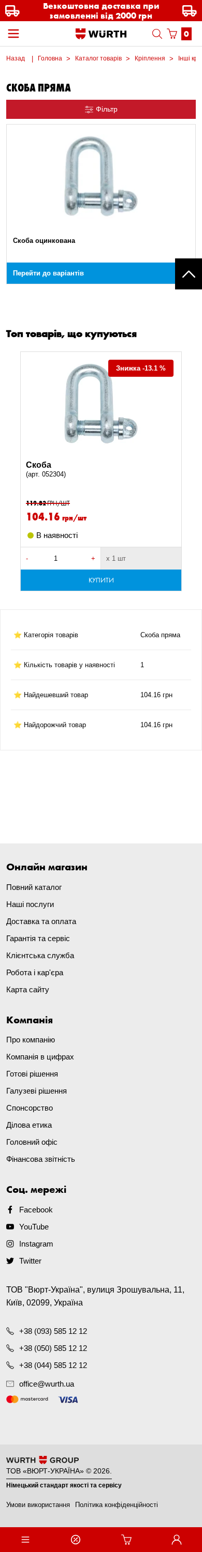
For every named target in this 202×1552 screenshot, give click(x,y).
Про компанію (30, 1039)
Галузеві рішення (36, 1090)
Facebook (36, 1209)
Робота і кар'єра (34, 972)
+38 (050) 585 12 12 (53, 1348)
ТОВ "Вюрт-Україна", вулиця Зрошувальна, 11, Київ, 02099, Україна (95, 1296)
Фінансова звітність (40, 1159)
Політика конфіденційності (116, 1505)
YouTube (34, 1226)
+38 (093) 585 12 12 (53, 1331)
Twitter (30, 1260)
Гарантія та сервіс (38, 938)
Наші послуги (30, 904)
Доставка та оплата (41, 921)
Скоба (46, 469)
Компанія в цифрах (40, 1056)
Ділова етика (29, 1124)
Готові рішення (32, 1073)
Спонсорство (29, 1107)
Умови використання (38, 1505)
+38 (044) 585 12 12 (53, 1365)
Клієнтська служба (40, 955)
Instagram (36, 1243)
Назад (15, 58)
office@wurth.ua (46, 1383)
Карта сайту (27, 989)
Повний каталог (34, 887)
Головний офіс (31, 1142)
